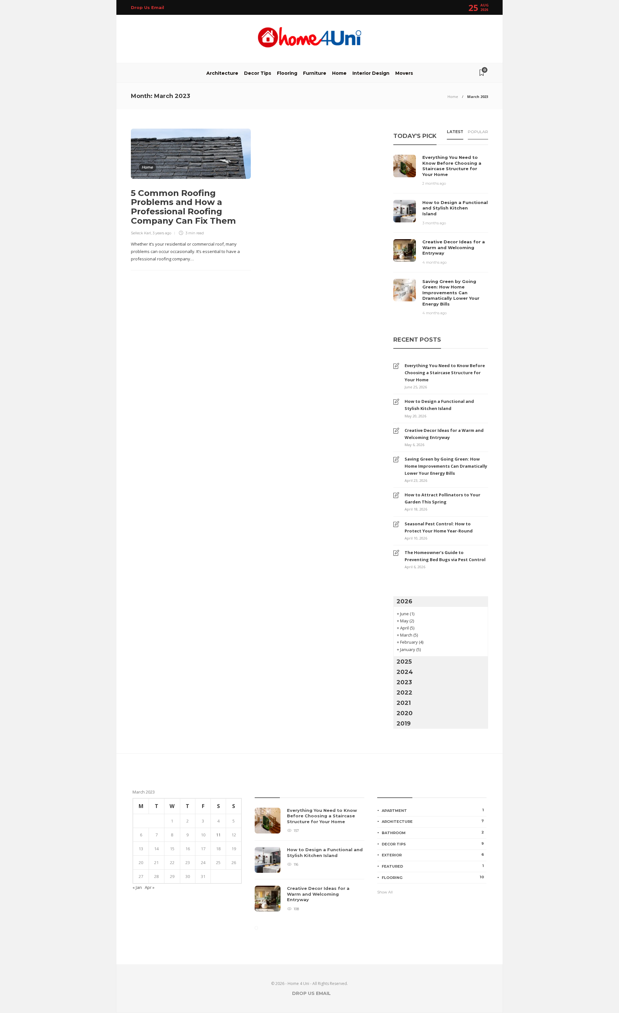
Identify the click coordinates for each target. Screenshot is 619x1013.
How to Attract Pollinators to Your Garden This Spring (442, 498)
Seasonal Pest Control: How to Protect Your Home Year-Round (439, 527)
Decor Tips (257, 73)
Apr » (149, 887)
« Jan (137, 887)
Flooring (287, 73)
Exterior (433, 854)
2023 (404, 682)
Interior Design (370, 73)
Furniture (314, 73)
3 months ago (434, 223)
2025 (404, 661)
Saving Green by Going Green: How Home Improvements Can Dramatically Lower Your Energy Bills (446, 466)
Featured (433, 866)
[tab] (455, 134)
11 (218, 835)
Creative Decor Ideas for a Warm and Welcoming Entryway (444, 433)
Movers (404, 73)
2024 (405, 672)
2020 (405, 713)
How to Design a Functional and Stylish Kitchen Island (439, 404)
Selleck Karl (141, 233)
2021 (404, 702)
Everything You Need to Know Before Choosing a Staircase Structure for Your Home (445, 373)
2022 (404, 692)
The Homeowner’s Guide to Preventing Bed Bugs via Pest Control (445, 556)
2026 (404, 601)
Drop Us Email (147, 7)
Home (339, 73)
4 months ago (434, 262)
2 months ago (434, 183)
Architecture (222, 73)
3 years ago (161, 233)
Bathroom (433, 832)
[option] (309, 863)
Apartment (433, 810)
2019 (404, 723)
